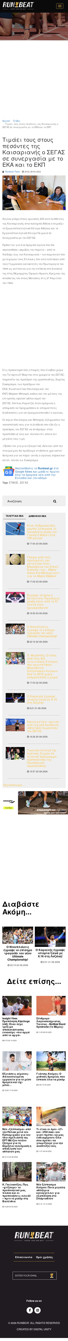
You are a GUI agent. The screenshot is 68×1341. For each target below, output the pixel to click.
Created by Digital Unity (34, 1329)
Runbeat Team (12, 171)
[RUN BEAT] (18, 5)
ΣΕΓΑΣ (24, 482)
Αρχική (6, 120)
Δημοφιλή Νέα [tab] (37, 516)
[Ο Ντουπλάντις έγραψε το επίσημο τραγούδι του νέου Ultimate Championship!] (15, 629)
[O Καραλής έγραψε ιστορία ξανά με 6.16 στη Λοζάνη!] (15, 698)
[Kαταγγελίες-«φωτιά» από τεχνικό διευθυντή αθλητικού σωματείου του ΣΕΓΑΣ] (15, 725)
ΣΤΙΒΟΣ (13, 482)
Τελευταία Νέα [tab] (14, 515)
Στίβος (16, 120)
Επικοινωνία (23, 1257)
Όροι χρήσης (44, 1257)
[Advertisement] (34, 84)
